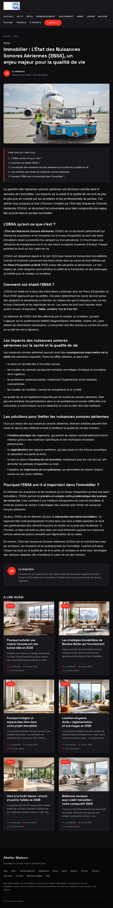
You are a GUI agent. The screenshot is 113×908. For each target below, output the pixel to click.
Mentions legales (35, 876)
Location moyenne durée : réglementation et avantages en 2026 (77, 722)
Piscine (8, 22)
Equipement (66, 16)
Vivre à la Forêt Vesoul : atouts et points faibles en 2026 (27, 798)
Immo (80, 16)
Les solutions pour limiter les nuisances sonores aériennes (40, 172)
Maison (103, 16)
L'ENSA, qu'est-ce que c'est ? (26, 158)
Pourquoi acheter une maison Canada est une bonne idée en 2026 (22, 644)
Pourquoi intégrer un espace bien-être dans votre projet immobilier (22, 722)
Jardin (91, 16)
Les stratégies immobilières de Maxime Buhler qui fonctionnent (83, 642)
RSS (48, 876)
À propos (35, 22)
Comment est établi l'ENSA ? (25, 163)
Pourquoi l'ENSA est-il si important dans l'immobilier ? (38, 176)
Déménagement (45, 16)
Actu (20, 16)
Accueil (9, 16)
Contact (53, 23)
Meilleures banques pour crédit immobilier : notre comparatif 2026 (77, 800)
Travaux (21, 22)
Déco (30, 16)
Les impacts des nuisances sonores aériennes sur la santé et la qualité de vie (49, 167)
